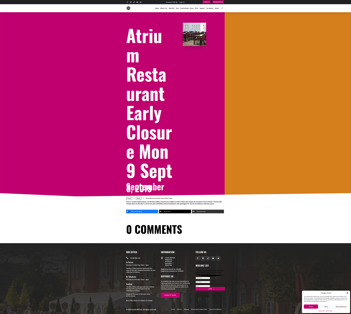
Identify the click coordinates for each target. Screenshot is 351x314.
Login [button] (181, 2)
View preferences (341, 306)
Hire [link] (177, 8)
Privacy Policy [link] (321, 310)
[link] (128, 8)
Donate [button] (207, 2)
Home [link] (157, 8)
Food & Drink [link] (184, 8)
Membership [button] (218, 2)
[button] (347, 293)
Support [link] (202, 8)
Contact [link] (179, 309)
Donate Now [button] (170, 295)
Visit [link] (196, 8)
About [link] (217, 8)
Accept (311, 306)
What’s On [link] (163, 8)
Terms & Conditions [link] (215, 309)
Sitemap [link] (186, 309)
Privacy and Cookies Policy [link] (199, 309)
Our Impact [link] (209, 8)
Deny (326, 306)
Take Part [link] (171, 8)
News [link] (192, 8)
